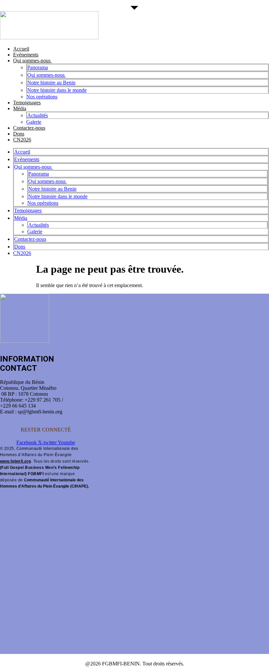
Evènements (25, 54)
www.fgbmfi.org (15, 461)
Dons (18, 133)
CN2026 (22, 139)
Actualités (37, 115)
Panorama (37, 67)
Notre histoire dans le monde (57, 90)
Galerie (33, 122)
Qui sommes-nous (32, 60)
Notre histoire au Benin (51, 82)
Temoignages (27, 102)
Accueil (21, 49)
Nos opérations (41, 96)
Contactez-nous (29, 128)
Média (19, 108)
